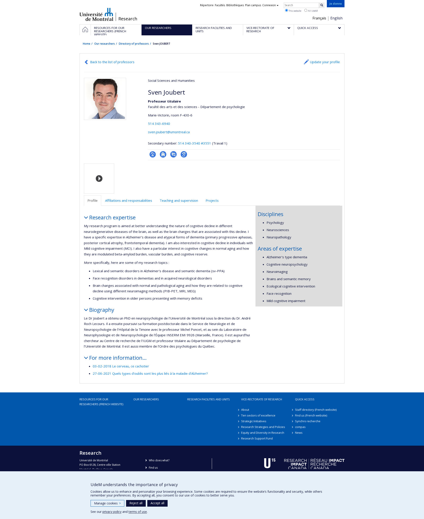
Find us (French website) (311, 415)
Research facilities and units (208, 399)
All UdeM (312, 10)
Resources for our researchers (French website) (101, 401)
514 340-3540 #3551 (194, 143)
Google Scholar (183, 154)
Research (127, 19)
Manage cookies (107, 503)
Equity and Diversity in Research (262, 433)
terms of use (138, 511)
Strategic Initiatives (253, 421)
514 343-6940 (159, 123)
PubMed (173, 154)
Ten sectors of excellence (258, 415)
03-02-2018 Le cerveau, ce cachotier (121, 366)
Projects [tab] (212, 200)
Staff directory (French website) (316, 410)
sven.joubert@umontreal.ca (169, 132)
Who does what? (159, 460)
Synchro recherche (307, 421)
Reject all (135, 503)
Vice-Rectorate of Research (261, 399)
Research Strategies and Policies (263, 427)
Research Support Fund (257, 438)
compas (300, 427)
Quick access (304, 399)
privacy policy (111, 511)
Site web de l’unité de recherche (163, 154)
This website (294, 10)
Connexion (269, 5)
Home (86, 44)
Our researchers (104, 44)
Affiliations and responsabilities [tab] (128, 200)
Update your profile (325, 62)
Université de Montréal (96, 14)
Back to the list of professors (112, 62)
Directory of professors (134, 44)
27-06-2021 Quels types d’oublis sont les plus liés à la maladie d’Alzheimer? (150, 373)
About (245, 410)
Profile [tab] (92, 200)
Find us (153, 468)
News (299, 433)
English (336, 18)
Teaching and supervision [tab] (179, 200)
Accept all (157, 503)
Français (319, 18)
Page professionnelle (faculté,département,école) (152, 154)
